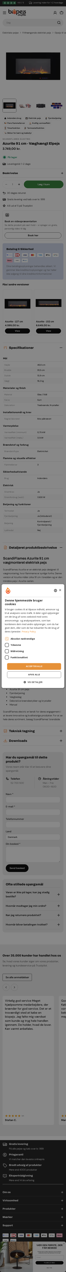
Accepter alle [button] (34, 666)
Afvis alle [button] (34, 674)
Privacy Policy (29, 631)
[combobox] (55, 590)
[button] (33, 682)
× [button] (60, 590)
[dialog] (33, 636)
